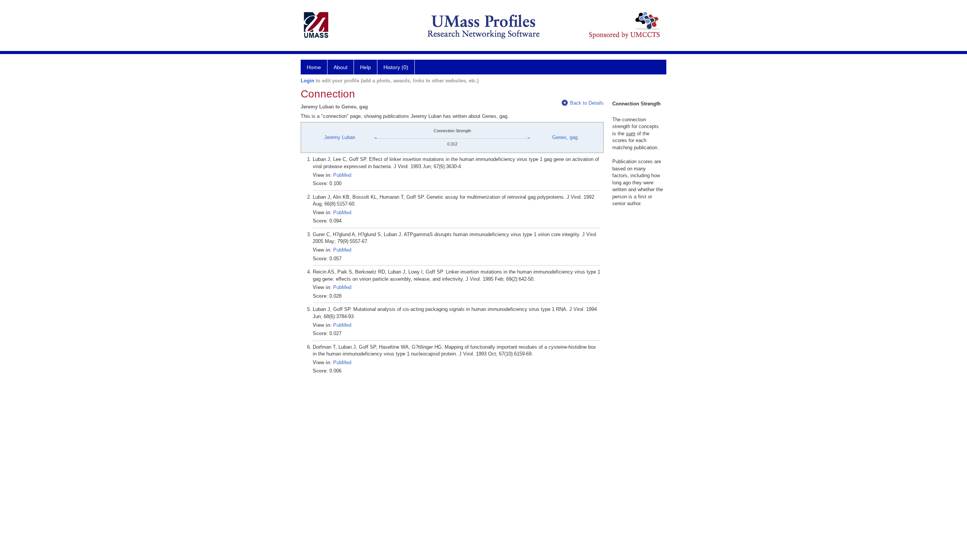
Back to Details (587, 103)
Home (314, 67)
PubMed (342, 175)
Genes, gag (565, 137)
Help (365, 67)
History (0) (395, 67)
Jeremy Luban (339, 137)
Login (307, 80)
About (341, 67)
